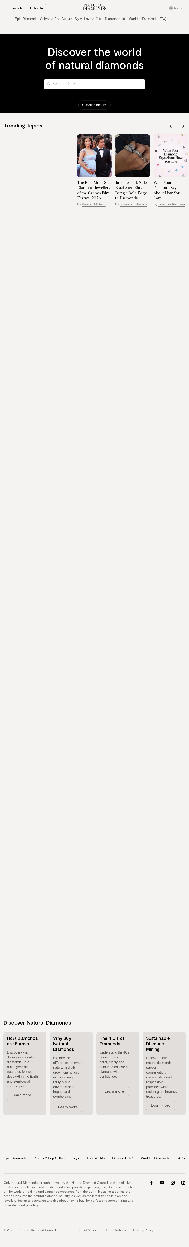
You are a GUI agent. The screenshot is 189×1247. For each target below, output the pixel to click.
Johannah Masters (95, 204)
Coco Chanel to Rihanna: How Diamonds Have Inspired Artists (167, 190)
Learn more (21, 1095)
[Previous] (171, 126)
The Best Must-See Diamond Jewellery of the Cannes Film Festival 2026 (56, 190)
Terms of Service (86, 1230)
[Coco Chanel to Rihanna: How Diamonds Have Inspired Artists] (171, 155)
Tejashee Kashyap (133, 204)
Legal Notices (116, 1230)
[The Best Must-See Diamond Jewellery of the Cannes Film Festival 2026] (56, 155)
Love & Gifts (93, 19)
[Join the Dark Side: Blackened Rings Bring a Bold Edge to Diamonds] (94, 155)
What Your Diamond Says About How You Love (128, 190)
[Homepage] (94, 7)
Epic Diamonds (26, 19)
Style (78, 19)
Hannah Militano (56, 204)
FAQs (164, 19)
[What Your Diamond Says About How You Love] (132, 155)
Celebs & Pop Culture (56, 19)
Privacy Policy (143, 1230)
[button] (175, 8)
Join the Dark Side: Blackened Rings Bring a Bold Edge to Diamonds (93, 190)
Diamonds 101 (116, 19)
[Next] (182, 126)
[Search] (48, 84)
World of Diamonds (143, 19)
